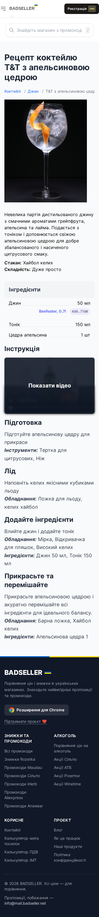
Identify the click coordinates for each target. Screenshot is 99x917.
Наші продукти (68, 846)
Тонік (14, 324)
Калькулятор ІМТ (20, 860)
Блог (58, 830)
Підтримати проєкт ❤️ (25, 721)
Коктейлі (15, 91)
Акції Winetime (67, 784)
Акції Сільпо (65, 759)
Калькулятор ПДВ (21, 852)
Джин (35, 91)
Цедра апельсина (28, 335)
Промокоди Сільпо (22, 775)
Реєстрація (81, 9)
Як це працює (67, 838)
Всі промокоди (18, 751)
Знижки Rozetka (19, 759)
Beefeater (52, 311)
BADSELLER (23, 673)
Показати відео (49, 385)
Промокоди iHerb (20, 784)
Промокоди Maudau (23, 767)
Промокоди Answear (23, 805)
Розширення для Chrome (40, 709)
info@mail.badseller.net (25, 903)
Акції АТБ (63, 767)
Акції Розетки (66, 775)
